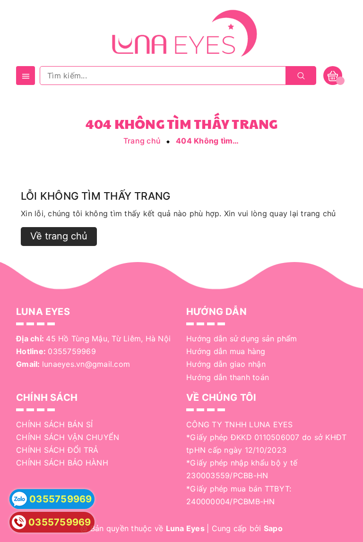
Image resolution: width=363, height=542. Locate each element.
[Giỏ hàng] (333, 75)
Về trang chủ (58, 236)
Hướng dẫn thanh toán (227, 377)
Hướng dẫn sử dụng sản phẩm (241, 338)
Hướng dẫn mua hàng (226, 351)
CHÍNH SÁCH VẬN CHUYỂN (67, 437)
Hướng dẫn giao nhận (226, 364)
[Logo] (181, 32)
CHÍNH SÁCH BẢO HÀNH (62, 462)
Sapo (273, 528)
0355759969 (72, 351)
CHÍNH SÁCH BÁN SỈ (54, 424)
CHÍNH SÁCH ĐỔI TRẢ (57, 450)
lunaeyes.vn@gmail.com (86, 364)
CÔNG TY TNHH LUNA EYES (239, 424)
